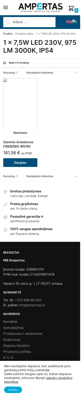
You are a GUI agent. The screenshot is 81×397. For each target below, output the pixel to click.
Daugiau (20, 162)
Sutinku (13, 389)
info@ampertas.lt (32, 305)
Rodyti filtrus (19, 62)
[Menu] (9, 7)
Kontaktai (10, 322)
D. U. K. (8, 357)
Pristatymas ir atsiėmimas (22, 333)
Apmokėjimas (13, 328)
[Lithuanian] (75, 21)
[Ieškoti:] (29, 22)
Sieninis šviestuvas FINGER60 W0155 (18, 144)
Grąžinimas (11, 340)
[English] (69, 21)
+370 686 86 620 (28, 300)
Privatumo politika (17, 352)
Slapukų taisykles (16, 345)
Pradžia (8, 33)
